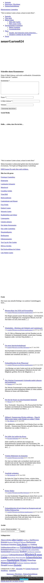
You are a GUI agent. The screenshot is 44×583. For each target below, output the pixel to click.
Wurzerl (9, 401)
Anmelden (12, 570)
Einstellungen (24, 579)
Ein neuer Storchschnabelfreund (15, 345)
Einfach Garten (6, 208)
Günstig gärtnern (6, 222)
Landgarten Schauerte (8, 184)
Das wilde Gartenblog (8, 229)
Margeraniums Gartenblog (9, 9)
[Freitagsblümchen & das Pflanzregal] (7, 361)
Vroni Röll (4, 194)
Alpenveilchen (6, 540)
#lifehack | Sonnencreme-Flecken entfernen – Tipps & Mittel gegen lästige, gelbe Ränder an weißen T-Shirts (22, 418)
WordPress (4, 570)
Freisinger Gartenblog (8, 177)
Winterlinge (31, 560)
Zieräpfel (17, 565)
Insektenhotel (6, 552)
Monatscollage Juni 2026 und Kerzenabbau (19, 310)
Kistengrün (4, 180)
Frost (28, 544)
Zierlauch (10, 565)
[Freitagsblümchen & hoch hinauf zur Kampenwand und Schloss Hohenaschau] (7, 507)
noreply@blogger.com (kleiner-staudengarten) (20, 312)
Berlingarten (5, 235)
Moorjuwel (4, 187)
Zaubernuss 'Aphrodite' (30, 563)
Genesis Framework (31, 569)
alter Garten (17, 540)
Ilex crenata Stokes (34, 549)
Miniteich (30, 554)
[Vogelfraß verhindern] (7, 472)
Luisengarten (5, 218)
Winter (23, 560)
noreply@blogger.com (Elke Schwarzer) (18, 347)
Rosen (14, 557)
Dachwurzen (31, 542)
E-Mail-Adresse (6, 101)
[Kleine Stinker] (7, 489)
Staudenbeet (4, 560)
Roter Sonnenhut (21, 557)
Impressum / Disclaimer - (15, 574)
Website (3, 105)
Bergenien (4, 542)
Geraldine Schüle (6, 191)
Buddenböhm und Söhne (9, 215)
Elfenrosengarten (6, 239)
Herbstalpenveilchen (7, 549)
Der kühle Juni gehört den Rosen (15, 436)
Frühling (34, 544)
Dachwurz (23, 542)
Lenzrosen (38, 552)
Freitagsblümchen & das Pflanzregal (16, 363)
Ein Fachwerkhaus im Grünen (10, 249)
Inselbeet (23, 551)
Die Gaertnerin (11, 475)
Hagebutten (37, 547)
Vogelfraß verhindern (12, 473)
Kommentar (5, 80)
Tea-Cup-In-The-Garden (9, 242)
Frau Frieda (4, 205)
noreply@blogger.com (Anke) (15, 457)
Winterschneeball (9, 562)
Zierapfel (4, 565)
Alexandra (19, 569)
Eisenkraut (5, 544)
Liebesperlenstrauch (16, 555)
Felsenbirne (13, 544)
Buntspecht (17, 542)
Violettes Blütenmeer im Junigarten (16, 456)
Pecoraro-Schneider (12, 438)
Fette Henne (22, 544)
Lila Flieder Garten (7, 253)
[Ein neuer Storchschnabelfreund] (7, 344)
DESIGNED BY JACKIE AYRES (12, 581)
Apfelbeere (26, 540)
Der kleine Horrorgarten (8, 225)
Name (3, 97)
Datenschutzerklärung (30, 574)
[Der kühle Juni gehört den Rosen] (7, 435)
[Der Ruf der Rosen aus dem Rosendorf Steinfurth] (7, 398)
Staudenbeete (13, 560)
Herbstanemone (18, 549)
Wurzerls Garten (6, 211)
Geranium (25, 547)
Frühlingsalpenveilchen (8, 547)
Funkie (18, 547)
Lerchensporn (4, 555)
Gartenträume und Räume (9, 201)
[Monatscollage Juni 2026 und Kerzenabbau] (7, 309)
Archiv (3, 529)
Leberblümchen (30, 551)
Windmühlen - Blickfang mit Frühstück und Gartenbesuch (23, 328)
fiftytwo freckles (6, 246)
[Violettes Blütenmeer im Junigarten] (7, 454)
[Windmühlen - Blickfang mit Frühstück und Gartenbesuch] (7, 327)
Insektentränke (15, 552)
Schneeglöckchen (34, 557)
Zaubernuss (20, 563)
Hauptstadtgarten (6, 232)
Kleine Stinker (9, 491)
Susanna (9, 384)
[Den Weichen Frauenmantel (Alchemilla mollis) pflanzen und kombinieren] (7, 379)
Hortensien (25, 549)
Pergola (10, 557)
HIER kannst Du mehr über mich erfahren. (14, 169)
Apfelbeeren (34, 540)
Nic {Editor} (10, 421)
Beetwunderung (6, 198)
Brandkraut (10, 542)
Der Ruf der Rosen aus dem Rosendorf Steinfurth (21, 400)
